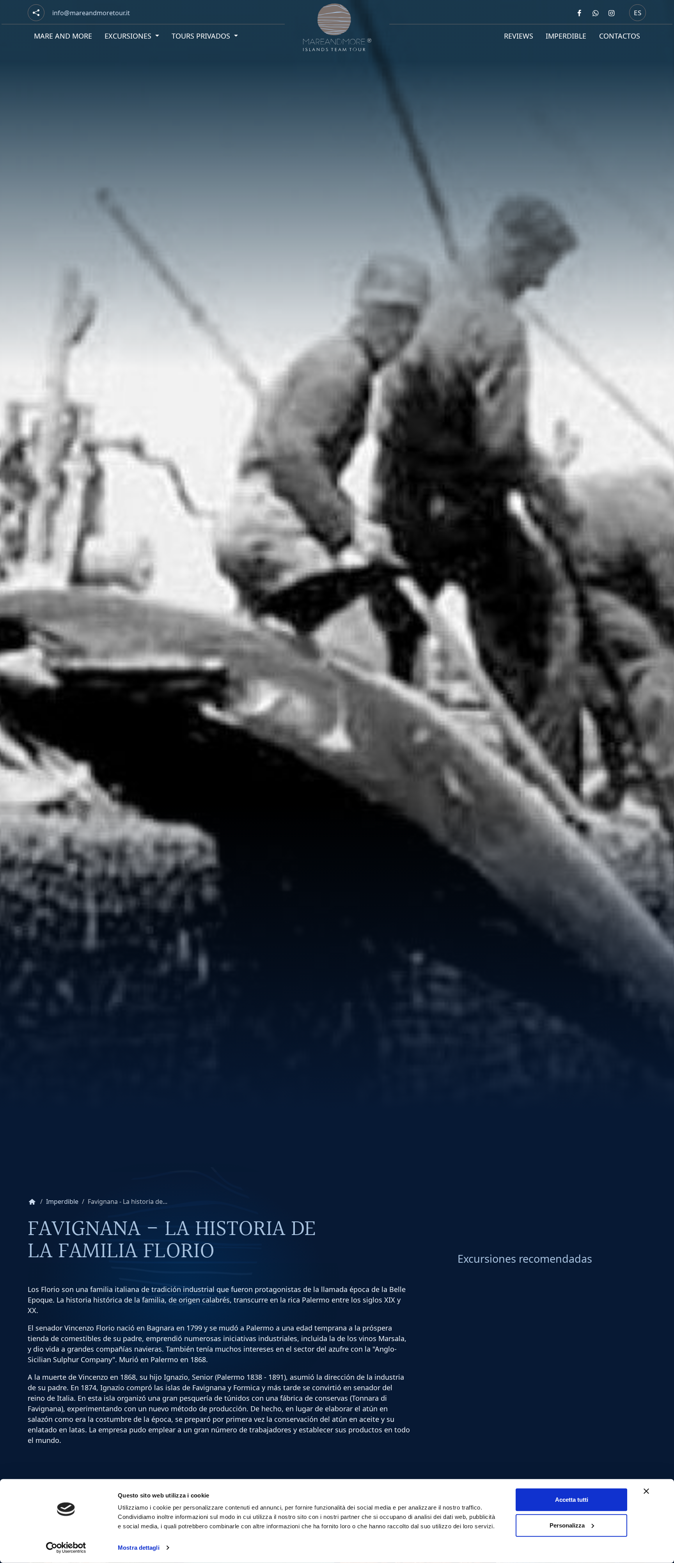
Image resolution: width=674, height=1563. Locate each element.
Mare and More (63, 36)
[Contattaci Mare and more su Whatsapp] (595, 13)
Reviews (518, 36)
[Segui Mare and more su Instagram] (611, 13)
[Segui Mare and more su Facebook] (579, 13)
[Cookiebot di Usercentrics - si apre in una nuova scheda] (66, 1548)
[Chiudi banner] (646, 1491)
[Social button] (36, 12)
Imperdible (566, 36)
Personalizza (567, 1525)
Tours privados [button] (202, 36)
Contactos (619, 36)
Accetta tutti (571, 1499)
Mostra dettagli (139, 1547)
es (637, 12)
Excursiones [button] (129, 36)
